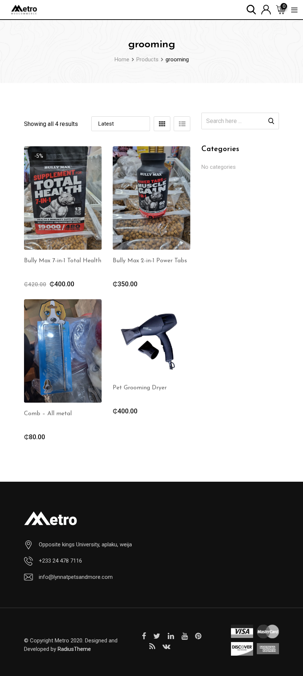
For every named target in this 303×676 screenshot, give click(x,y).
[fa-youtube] (184, 636)
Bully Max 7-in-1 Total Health (62, 261)
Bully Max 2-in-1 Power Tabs (150, 261)
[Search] (251, 9)
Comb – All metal (48, 414)
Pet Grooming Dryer (140, 388)
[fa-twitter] (156, 636)
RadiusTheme (74, 649)
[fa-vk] (166, 646)
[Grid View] (162, 123)
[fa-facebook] (144, 636)
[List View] (182, 123)
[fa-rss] (152, 646)
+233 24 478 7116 (60, 560)
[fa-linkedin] (171, 636)
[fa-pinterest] (198, 636)
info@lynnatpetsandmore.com (76, 577)
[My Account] (266, 9)
